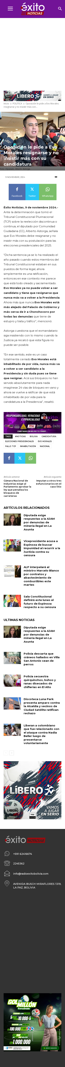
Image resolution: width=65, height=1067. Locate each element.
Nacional (45, 446)
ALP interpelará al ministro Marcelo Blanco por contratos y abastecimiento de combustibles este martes (41, 576)
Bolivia (34, 436)
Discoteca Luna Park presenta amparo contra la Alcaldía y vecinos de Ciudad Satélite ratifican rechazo (42, 706)
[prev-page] (6, 753)
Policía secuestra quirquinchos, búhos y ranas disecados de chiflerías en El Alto (40, 682)
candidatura (49, 436)
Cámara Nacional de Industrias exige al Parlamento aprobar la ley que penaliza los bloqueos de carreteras (17, 488)
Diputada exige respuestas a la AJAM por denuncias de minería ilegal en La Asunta (39, 522)
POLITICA (17, 103)
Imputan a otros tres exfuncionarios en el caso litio (48, 483)
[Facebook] (9, 458)
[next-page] (11, 753)
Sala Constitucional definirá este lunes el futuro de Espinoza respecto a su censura (40, 602)
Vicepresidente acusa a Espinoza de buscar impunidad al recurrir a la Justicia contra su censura (42, 548)
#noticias (20, 436)
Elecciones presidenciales (19, 441)
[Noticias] (32, 9)
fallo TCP (10, 446)
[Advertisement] (32, 52)
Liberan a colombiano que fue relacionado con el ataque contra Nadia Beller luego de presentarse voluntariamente (41, 734)
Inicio (6, 103)
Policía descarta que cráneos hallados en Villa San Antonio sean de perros (42, 659)
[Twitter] (19, 458)
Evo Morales (45, 441)
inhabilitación (28, 446)
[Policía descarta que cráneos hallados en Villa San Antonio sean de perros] (12, 658)
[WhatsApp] (30, 458)
